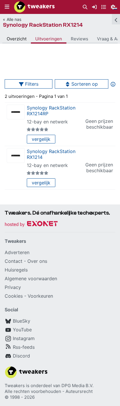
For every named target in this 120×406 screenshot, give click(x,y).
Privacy (13, 287)
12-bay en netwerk (47, 122)
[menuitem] (85, 7)
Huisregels (16, 270)
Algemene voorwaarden (31, 278)
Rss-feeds (24, 347)
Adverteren (17, 252)
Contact (13, 261)
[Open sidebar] (116, 19)
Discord (21, 356)
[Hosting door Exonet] (31, 224)
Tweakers (15, 385)
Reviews (79, 39)
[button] (7, 7)
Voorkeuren (40, 296)
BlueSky (21, 321)
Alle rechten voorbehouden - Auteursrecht (49, 391)
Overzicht (17, 39)
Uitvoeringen (48, 39)
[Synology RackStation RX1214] (15, 155)
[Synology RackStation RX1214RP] (15, 112)
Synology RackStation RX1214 (43, 24)
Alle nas (14, 19)
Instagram (24, 338)
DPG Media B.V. (77, 385)
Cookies (14, 296)
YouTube (22, 330)
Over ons (37, 261)
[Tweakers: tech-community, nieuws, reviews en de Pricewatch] (34, 7)
